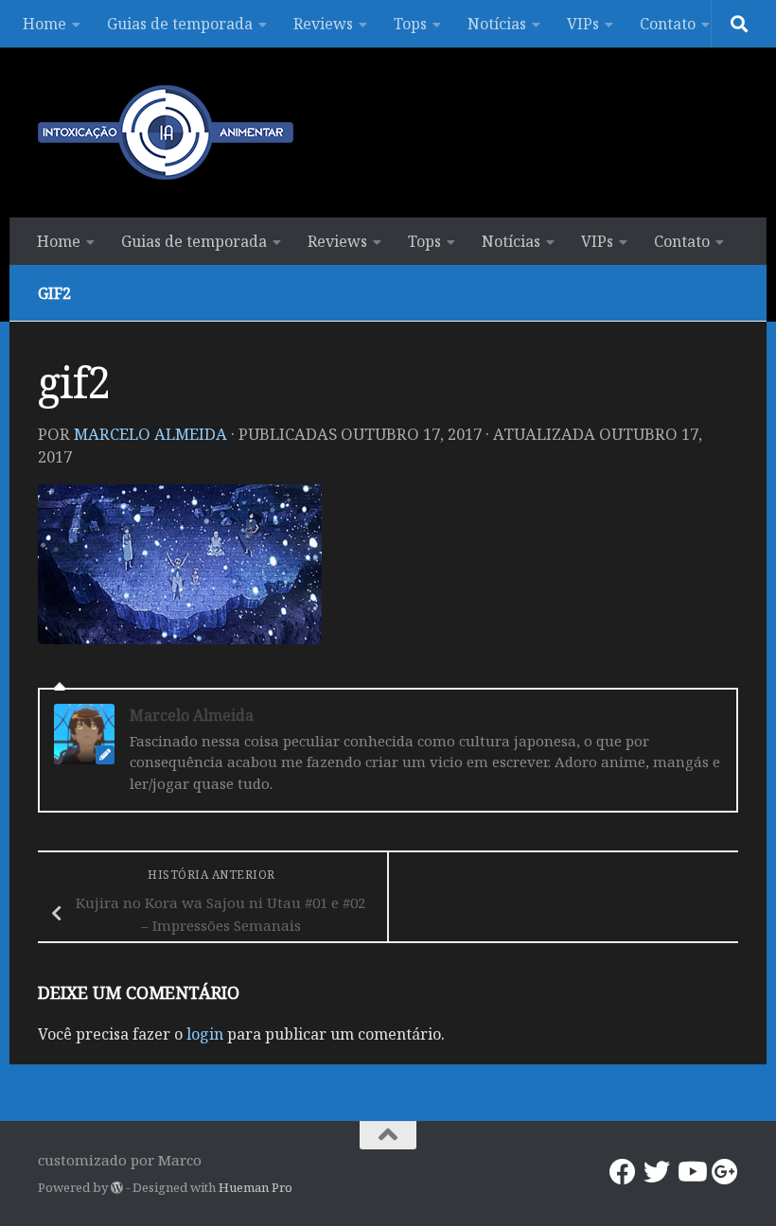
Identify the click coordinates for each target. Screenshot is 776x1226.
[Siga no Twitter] (657, 1172)
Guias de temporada (180, 23)
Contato (668, 23)
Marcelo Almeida (150, 434)
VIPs (583, 23)
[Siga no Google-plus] (725, 1172)
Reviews (323, 23)
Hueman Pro (255, 1187)
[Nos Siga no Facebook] (622, 1172)
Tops (410, 23)
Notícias (496, 23)
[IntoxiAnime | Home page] (165, 132)
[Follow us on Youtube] (691, 1172)
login (204, 1034)
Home (44, 23)
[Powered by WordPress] (117, 1188)
